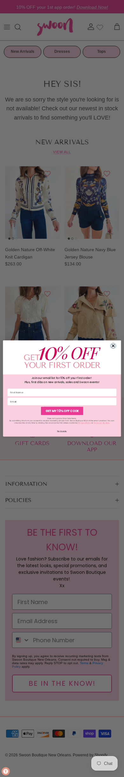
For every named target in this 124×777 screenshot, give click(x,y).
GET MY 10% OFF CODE (62, 411)
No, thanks (61, 431)
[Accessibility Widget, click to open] (6, 771)
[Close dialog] (113, 345)
